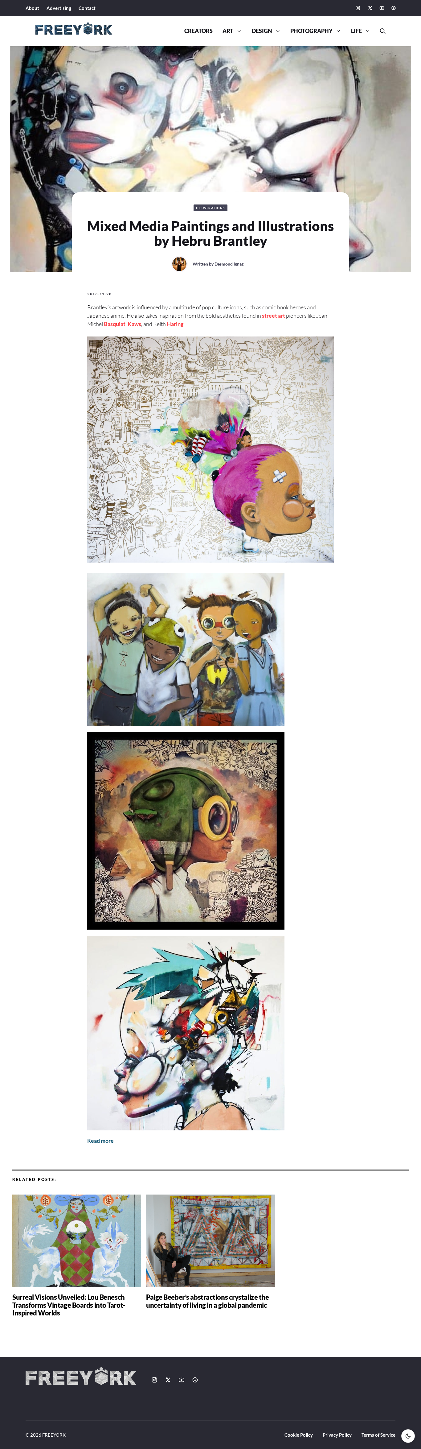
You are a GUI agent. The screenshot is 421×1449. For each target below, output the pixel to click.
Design (262, 31)
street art (273, 315)
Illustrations (210, 208)
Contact (87, 8)
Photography (311, 31)
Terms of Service (378, 1435)
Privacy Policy (337, 1435)
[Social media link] (357, 8)
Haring (175, 323)
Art (228, 31)
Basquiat (114, 323)
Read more (100, 1140)
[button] (380, 31)
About (32, 8)
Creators (198, 31)
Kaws (134, 323)
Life (356, 31)
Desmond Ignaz (229, 263)
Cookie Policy (298, 1435)
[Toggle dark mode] (408, 1436)
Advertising (59, 8)
